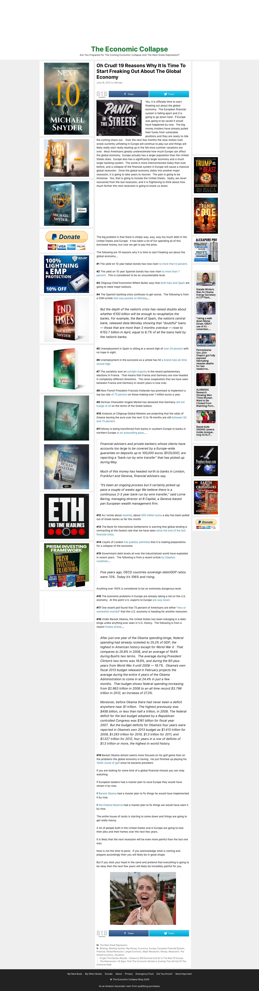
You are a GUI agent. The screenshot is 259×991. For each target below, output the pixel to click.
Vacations (119, 955)
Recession (174, 951)
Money (164, 951)
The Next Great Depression (113, 945)
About (119, 973)
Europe (152, 948)
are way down (161, 599)
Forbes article (113, 626)
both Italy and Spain (173, 282)
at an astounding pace (130, 432)
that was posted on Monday (130, 298)
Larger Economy (133, 951)
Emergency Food (144, 973)
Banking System (117, 948)
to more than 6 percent (173, 263)
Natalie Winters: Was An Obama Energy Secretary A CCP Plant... (206, 293)
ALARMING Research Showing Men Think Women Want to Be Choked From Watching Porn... (205, 397)
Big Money (131, 948)
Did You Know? (164, 973)
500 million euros (151, 515)
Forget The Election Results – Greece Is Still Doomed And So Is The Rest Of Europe (141, 958)
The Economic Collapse (129, 49)
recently (127, 515)
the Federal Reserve (111, 805)
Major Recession (151, 951)
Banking (104, 948)
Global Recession (115, 951)
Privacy (129, 973)
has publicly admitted (137, 542)
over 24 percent (173, 348)
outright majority (137, 371)
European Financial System (170, 948)
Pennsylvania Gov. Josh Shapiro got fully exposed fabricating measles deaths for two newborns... (205, 359)
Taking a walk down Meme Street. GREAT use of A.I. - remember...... (204, 323)
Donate (109, 973)
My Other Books (93, 973)
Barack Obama (108, 793)
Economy (143, 948)
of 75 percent (119, 394)
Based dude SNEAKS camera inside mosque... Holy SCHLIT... (205, 430)
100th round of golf (108, 762)
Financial (101, 951)
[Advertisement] (129, 24)
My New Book (74, 973)
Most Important (184, 973)
